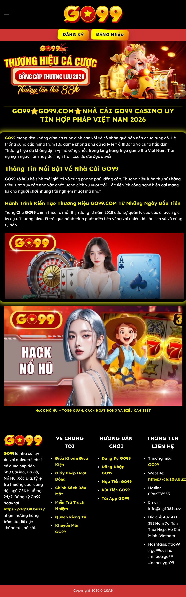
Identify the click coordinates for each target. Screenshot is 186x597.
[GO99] (93, 14)
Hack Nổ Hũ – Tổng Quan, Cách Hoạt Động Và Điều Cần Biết (93, 410)
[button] (6, 14)
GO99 (153, 464)
